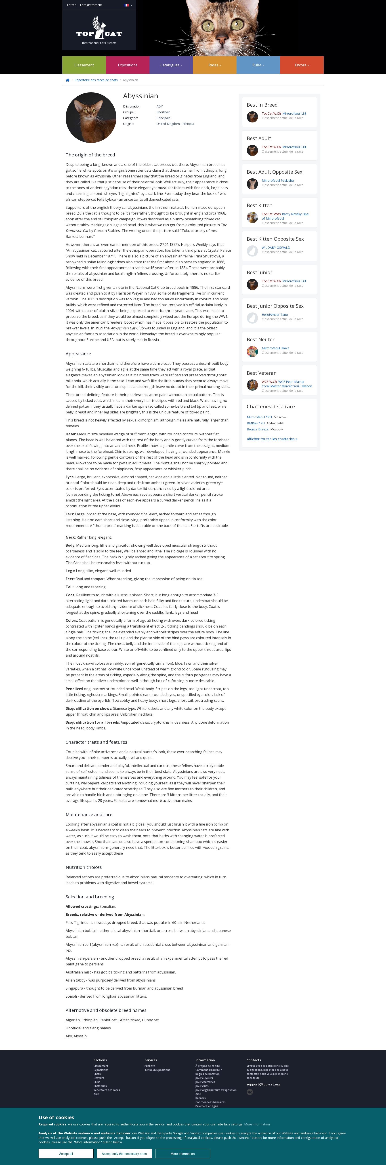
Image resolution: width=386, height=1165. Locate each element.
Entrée (71, 5)
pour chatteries (205, 1082)
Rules (257, 65)
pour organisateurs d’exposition (216, 1090)
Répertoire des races (107, 1090)
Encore (301, 65)
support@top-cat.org (263, 1084)
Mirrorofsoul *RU (259, 417)
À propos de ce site (207, 1066)
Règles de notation (207, 1074)
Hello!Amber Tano (275, 314)
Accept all (66, 1153)
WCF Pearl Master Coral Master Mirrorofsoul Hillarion (287, 383)
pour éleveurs (204, 1078)
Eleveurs (99, 1078)
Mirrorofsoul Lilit (284, 113)
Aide (96, 1094)
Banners (200, 1098)
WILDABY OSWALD (276, 247)
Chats (97, 1074)
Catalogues (170, 65)
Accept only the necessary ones (124, 1153)
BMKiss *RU (256, 423)
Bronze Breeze (258, 429)
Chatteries (100, 1086)
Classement (84, 65)
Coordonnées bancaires (210, 1102)
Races (214, 65)
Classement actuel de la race (282, 118)
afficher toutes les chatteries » (272, 438)
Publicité (150, 1066)
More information (257, 1124)
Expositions (127, 65)
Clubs (97, 1082)
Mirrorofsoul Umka (275, 348)
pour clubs (202, 1086)
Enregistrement (91, 5)
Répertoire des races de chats (96, 80)
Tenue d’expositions (157, 1070)
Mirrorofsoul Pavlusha (278, 180)
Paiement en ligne (206, 1106)
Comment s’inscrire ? (208, 1070)
